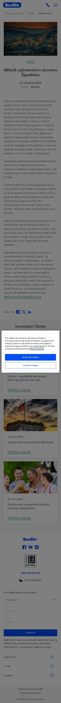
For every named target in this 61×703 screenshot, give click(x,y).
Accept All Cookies (30, 357)
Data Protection (37, 349)
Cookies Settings (30, 365)
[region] (31, 351)
